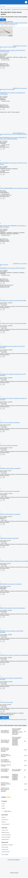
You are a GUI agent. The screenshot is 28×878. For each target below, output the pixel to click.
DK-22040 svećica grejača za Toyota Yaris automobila (13, 323)
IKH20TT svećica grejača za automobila (9, 491)
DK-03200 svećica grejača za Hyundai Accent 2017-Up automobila (5, 749)
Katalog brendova (5, 839)
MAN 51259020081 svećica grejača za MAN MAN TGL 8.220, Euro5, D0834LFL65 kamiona (13, 138)
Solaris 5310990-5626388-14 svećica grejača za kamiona (14, 188)
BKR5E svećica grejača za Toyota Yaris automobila (12, 608)
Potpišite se (4, 717)
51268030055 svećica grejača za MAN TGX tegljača (12, 268)
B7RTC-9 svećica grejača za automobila (10, 422)
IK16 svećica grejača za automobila (8, 445)
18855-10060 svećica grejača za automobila (10, 584)
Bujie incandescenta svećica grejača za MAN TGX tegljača (5, 741)
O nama (3, 803)
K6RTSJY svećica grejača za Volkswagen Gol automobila (14, 561)
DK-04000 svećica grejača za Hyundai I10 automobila (13, 300)
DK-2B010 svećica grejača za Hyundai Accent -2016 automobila (5, 789)
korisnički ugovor (22, 719)
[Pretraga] (26, 6)
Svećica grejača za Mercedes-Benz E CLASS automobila (5, 731)
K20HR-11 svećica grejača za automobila (10, 514)
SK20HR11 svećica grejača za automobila (10, 468)
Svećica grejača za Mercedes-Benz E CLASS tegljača (5, 770)
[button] (26, 2)
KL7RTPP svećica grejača (6, 702)
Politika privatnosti (5, 832)
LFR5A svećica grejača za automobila (9, 538)
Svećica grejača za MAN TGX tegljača (5, 777)
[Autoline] (1, 9)
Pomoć (3, 805)
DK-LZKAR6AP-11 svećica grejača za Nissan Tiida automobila (6, 760)
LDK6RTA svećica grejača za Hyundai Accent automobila (14, 655)
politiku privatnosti (14, 719)
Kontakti (3, 808)
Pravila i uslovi (5, 830)
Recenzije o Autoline (6, 837)
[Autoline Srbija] (8, 2)
